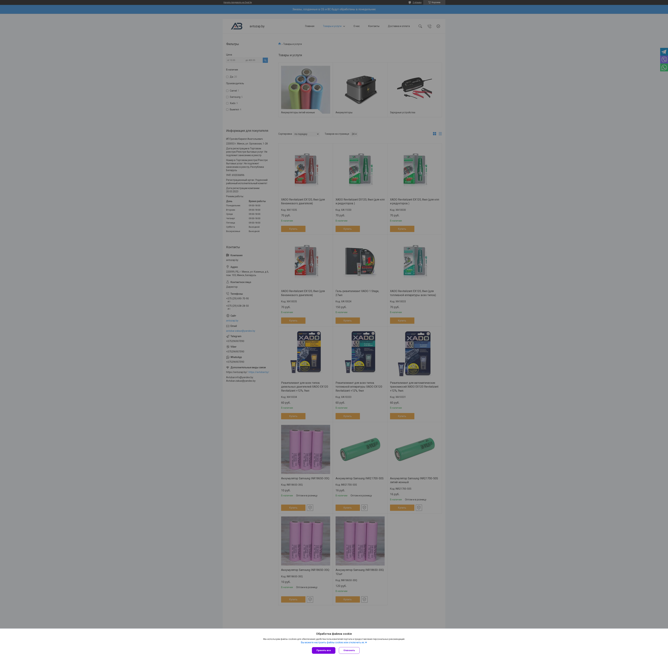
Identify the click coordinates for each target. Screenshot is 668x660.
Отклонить (349, 650)
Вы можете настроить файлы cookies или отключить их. (333, 642)
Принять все (323, 650)
